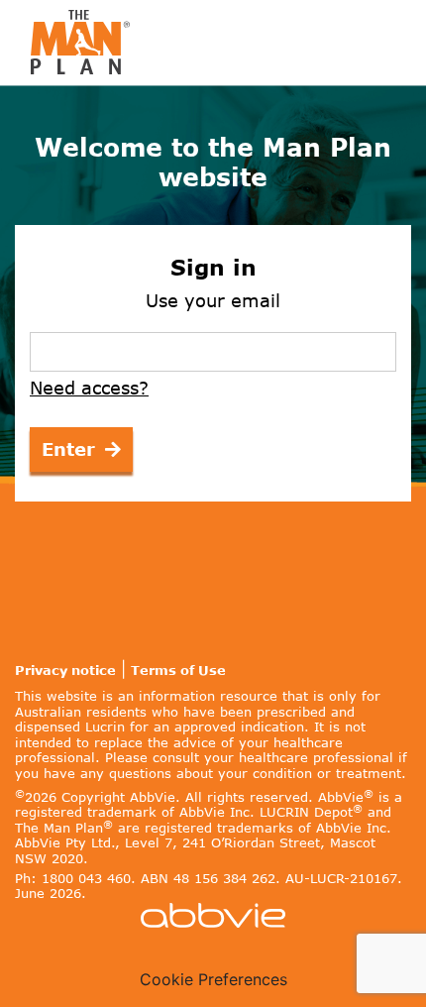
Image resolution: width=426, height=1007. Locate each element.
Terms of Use (178, 670)
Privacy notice (65, 670)
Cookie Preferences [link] (213, 979)
